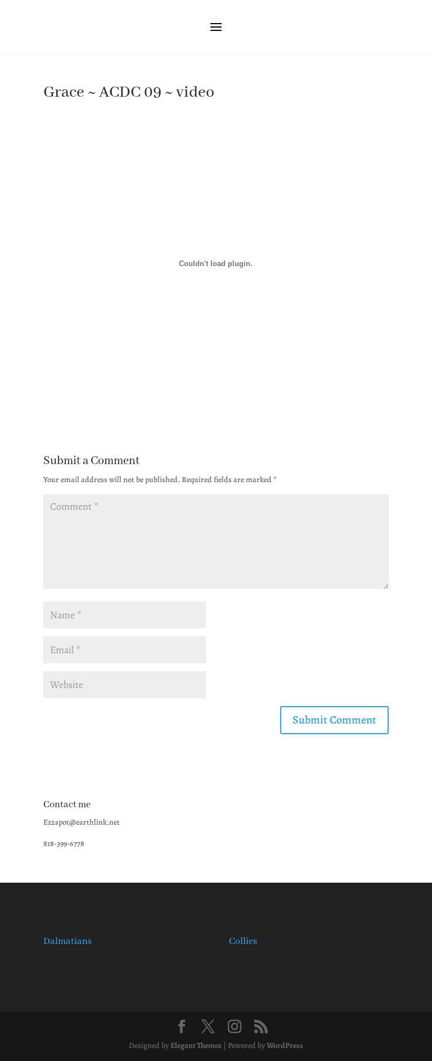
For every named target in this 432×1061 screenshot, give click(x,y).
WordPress (285, 1045)
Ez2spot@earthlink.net (81, 822)
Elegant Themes (196, 1045)
